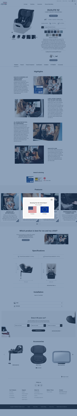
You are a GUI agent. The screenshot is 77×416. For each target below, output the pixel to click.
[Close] (51, 199)
